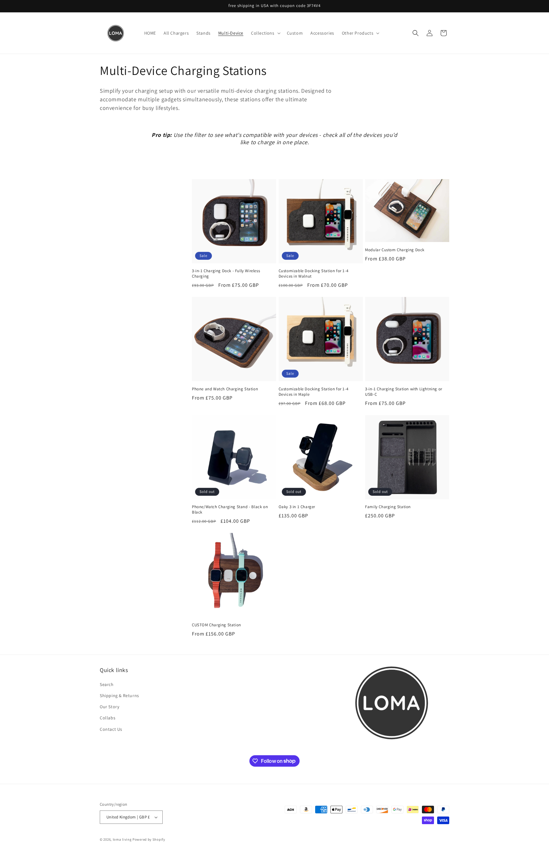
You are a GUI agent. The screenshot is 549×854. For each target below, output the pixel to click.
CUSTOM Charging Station (216, 625)
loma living (122, 839)
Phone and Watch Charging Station (225, 389)
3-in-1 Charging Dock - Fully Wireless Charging (226, 273)
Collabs (107, 718)
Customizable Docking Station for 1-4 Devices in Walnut (314, 273)
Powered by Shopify (148, 839)
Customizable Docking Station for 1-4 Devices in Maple (314, 392)
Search (107, 684)
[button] (265, 33)
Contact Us (111, 729)
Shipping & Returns (119, 695)
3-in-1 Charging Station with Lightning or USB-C (403, 392)
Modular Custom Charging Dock (394, 249)
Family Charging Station (388, 506)
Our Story (109, 706)
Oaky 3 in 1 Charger (297, 506)
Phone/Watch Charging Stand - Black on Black (230, 509)
